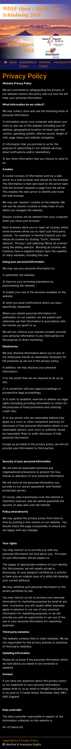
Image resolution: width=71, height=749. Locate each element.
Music (13, 62)
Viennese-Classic (45, 64)
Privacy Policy (29, 740)
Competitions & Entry (27, 64)
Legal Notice (10, 740)
